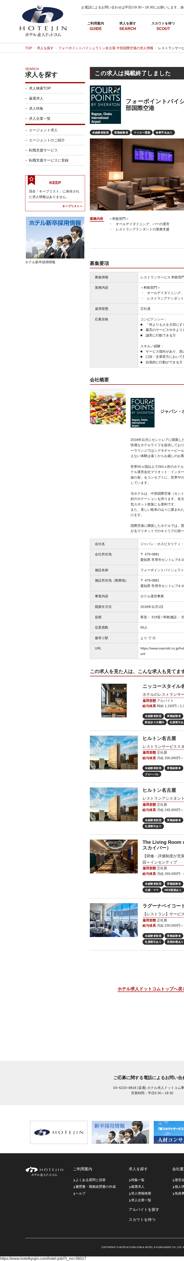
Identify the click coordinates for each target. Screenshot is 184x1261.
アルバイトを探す (144, 1209)
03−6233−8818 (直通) (129, 1088)
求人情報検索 (141, 1193)
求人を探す (127, 23)
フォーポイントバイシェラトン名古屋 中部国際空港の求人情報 (105, 48)
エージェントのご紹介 (47, 140)
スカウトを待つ (163, 23)
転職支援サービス (43, 150)
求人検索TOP (40, 88)
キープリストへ (72, 206)
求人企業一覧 (40, 118)
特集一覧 (137, 1180)
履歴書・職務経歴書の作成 (95, 1187)
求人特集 (36, 108)
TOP (28, 48)
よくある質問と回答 (90, 1180)
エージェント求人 (43, 130)
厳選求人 (36, 98)
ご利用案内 (95, 23)
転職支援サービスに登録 (49, 160)
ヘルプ (80, 1193)
